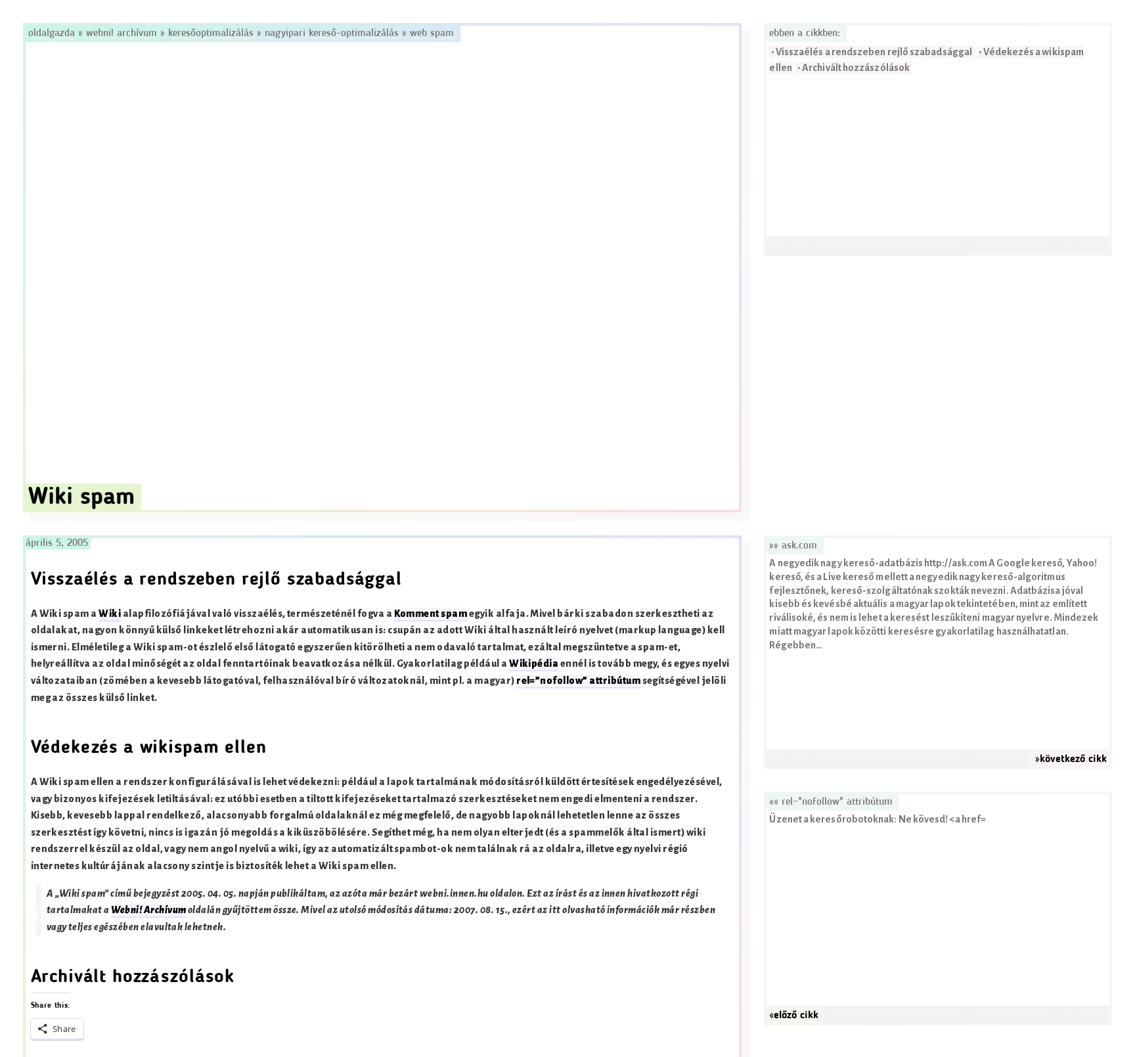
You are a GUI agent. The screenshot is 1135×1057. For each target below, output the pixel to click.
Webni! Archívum (121, 33)
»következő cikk (1071, 759)
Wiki (110, 614)
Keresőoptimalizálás (211, 33)
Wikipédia (533, 664)
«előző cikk (793, 1015)
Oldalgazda (53, 33)
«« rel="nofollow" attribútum (831, 802)
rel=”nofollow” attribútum (578, 681)
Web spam (432, 33)
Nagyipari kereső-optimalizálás (332, 33)
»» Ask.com (793, 546)
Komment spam (431, 614)
